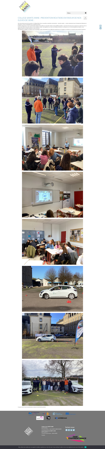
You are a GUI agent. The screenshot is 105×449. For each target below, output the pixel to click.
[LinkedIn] (100, 28)
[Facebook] (100, 26)
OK (85, 447)
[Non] (103, 447)
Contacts (43, 435)
